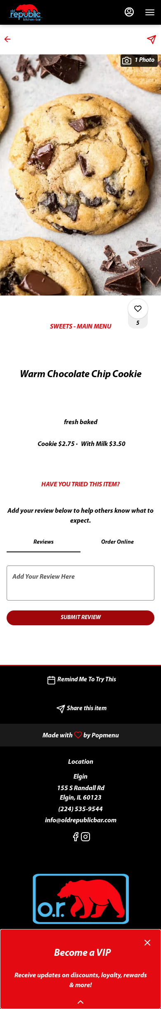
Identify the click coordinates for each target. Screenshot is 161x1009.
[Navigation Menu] (150, 12)
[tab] (43, 542)
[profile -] (129, 12)
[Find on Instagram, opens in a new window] (85, 839)
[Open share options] (151, 39)
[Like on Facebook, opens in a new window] (75, 839)
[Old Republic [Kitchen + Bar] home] (43, 12)
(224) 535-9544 (80, 809)
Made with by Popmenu (62, 735)
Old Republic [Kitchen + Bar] (80, 900)
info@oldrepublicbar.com (80, 820)
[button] (10, 39)
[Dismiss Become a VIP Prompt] (147, 943)
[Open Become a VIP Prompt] (80, 1002)
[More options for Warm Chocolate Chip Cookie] (138, 309)
